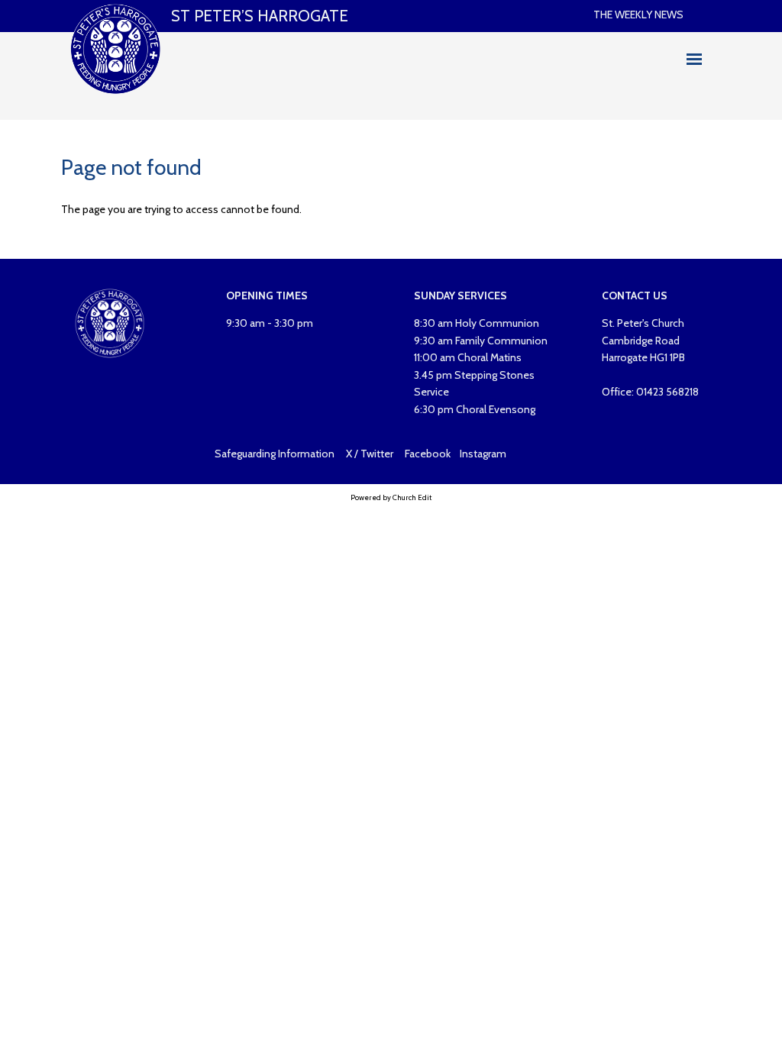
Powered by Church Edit (391, 497)
